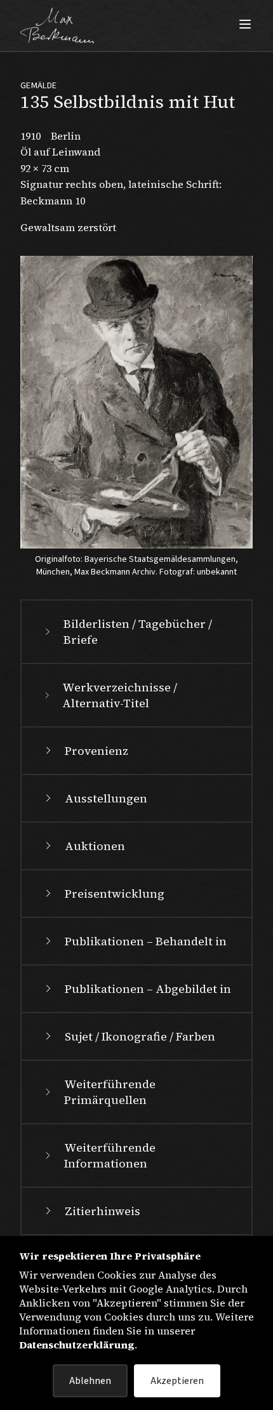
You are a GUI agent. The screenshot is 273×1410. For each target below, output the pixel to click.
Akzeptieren (177, 1381)
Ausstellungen (106, 798)
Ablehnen (90, 1381)
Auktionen (95, 846)
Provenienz (96, 751)
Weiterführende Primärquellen (110, 1092)
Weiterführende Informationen (110, 1155)
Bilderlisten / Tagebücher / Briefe (137, 632)
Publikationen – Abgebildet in (148, 989)
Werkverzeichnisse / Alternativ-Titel (119, 695)
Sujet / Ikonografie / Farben (140, 1036)
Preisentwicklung (114, 893)
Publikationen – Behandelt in (146, 941)
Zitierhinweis (102, 1211)
